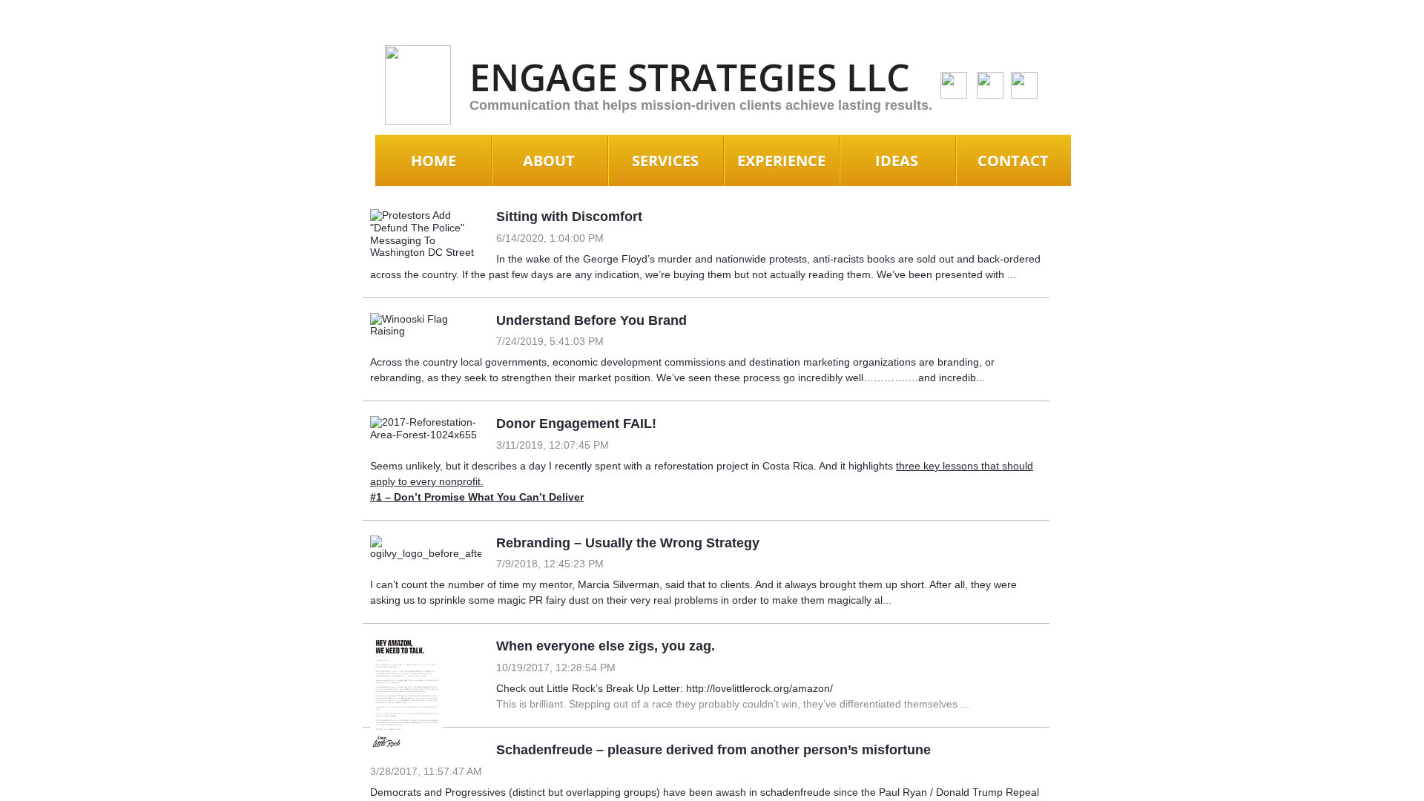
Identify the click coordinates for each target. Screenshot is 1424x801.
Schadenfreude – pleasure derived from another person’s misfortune (713, 749)
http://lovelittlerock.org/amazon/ (759, 688)
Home (433, 161)
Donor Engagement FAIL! (576, 423)
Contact (1013, 161)
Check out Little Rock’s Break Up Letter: (591, 688)
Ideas (896, 161)
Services (665, 161)
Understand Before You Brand (591, 320)
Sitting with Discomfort (569, 216)
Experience (781, 161)
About (549, 161)
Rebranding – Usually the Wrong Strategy (627, 542)
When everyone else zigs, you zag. (605, 646)
